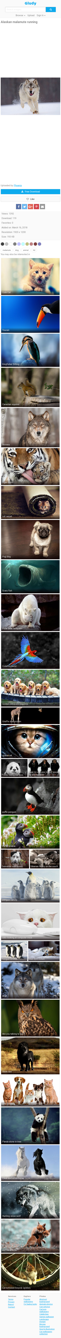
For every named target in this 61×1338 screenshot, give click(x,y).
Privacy (11, 1302)
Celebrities (44, 1314)
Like (32, 199)
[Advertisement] (30, 50)
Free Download (32, 191)
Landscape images (44, 1320)
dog (17, 250)
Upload (31, 15)
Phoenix (18, 185)
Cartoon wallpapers (44, 1310)
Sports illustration (47, 1329)
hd (34, 250)
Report (11, 1304)
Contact (11, 1307)
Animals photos (46, 1304)
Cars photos (44, 1307)
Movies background (44, 1325)
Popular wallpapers (28, 1300)
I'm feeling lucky (30, 1304)
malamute (7, 250)
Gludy (30, 3)
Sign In (40, 15)
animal (26, 250)
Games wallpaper (46, 1317)
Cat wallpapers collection (45, 1332)
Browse (19, 15)
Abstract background (44, 1300)
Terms (10, 1299)
